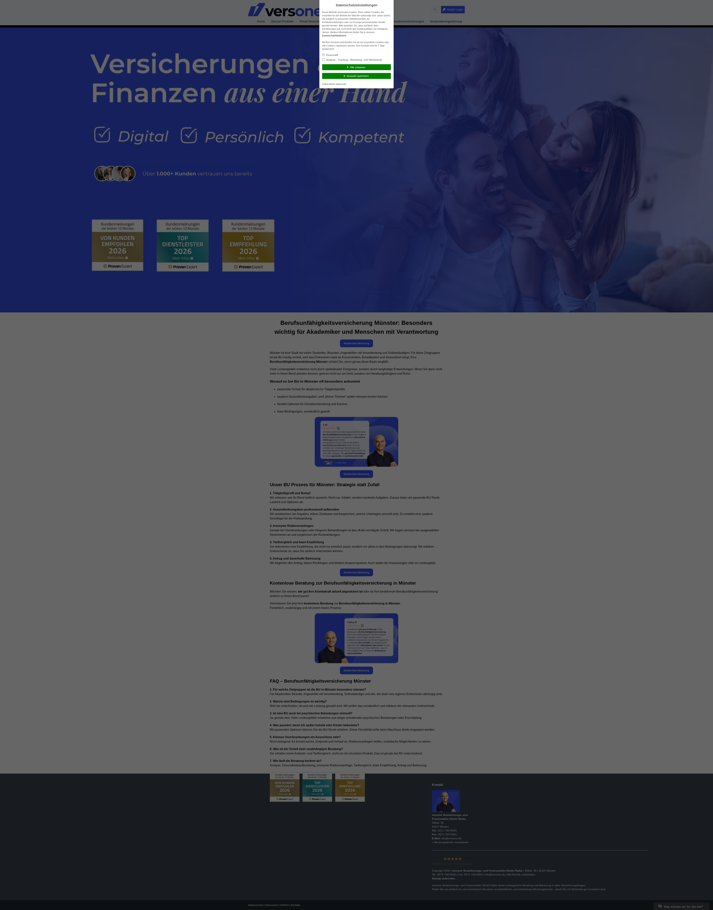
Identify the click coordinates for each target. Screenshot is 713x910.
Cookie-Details (328, 84)
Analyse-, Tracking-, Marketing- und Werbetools (353, 59)
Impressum (341, 84)
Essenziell (331, 54)
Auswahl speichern (358, 75)
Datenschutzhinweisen (334, 35)
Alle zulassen (357, 67)
